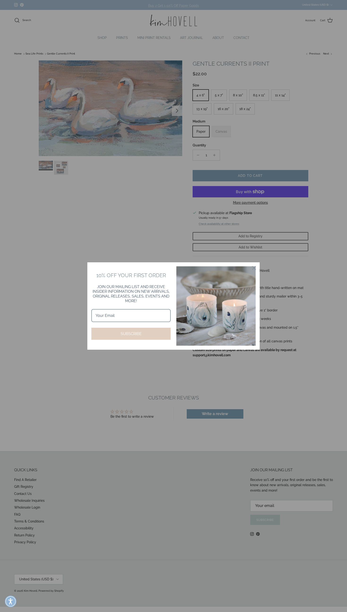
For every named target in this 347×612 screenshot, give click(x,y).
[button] (11, 601)
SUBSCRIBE (131, 334)
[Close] (254, 268)
